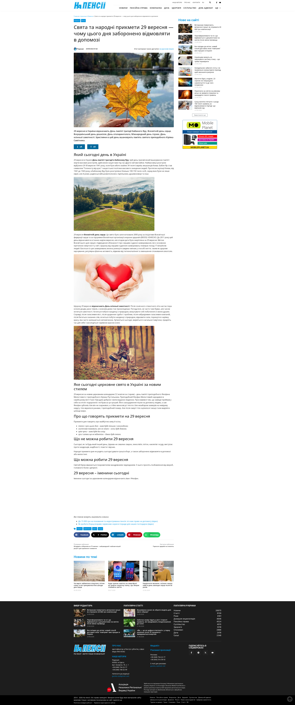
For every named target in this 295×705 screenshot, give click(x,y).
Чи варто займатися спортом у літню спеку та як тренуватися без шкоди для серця (89, 585)
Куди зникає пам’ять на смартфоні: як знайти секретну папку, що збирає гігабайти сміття (123, 585)
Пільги (177, 700)
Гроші (165, 702)
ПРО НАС (116, 645)
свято (95, 529)
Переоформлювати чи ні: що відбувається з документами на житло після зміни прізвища (207, 38)
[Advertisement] (124, 497)
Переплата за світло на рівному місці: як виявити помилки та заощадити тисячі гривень (207, 93)
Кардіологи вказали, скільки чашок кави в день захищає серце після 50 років (157, 585)
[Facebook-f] (216, 2)
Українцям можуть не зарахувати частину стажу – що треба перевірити (207, 59)
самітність (87, 529)
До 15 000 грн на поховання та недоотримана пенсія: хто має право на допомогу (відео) (118, 521)
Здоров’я (176, 8)
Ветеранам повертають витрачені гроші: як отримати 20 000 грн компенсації (208, 27)
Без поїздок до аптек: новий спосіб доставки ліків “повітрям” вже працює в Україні (207, 48)
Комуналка (156, 8)
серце (100, 529)
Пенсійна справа (139, 8)
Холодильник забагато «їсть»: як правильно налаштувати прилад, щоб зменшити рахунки (208, 70)
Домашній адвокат (204, 697)
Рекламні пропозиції (160, 650)
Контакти (196, 2)
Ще (216, 8)
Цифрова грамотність (203, 700)
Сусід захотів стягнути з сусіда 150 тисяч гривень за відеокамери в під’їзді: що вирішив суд (207, 105)
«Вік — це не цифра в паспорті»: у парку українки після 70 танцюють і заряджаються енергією (153, 632)
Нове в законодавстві (188, 700)
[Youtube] (220, 2)
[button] (82, 534)
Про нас (187, 2)
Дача (166, 8)
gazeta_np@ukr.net (157, 666)
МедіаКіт (154, 645)
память (79, 529)
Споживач (172, 702)
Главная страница (80, 16)
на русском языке (166, 49)
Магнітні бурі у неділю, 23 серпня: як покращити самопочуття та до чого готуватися (205, 82)
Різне (83, 21)
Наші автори (177, 2)
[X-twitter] (205, 652)
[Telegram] (198, 652)
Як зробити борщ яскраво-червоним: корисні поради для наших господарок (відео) (116, 524)
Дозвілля (171, 700)
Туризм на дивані (156, 702)
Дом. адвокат (206, 8)
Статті (183, 702)
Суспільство (189, 8)
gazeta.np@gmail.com (120, 676)
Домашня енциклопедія (158, 700)
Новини (123, 8)
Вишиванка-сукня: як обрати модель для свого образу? (154, 611)
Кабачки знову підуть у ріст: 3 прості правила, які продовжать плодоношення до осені (154, 622)
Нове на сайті (188, 20)
